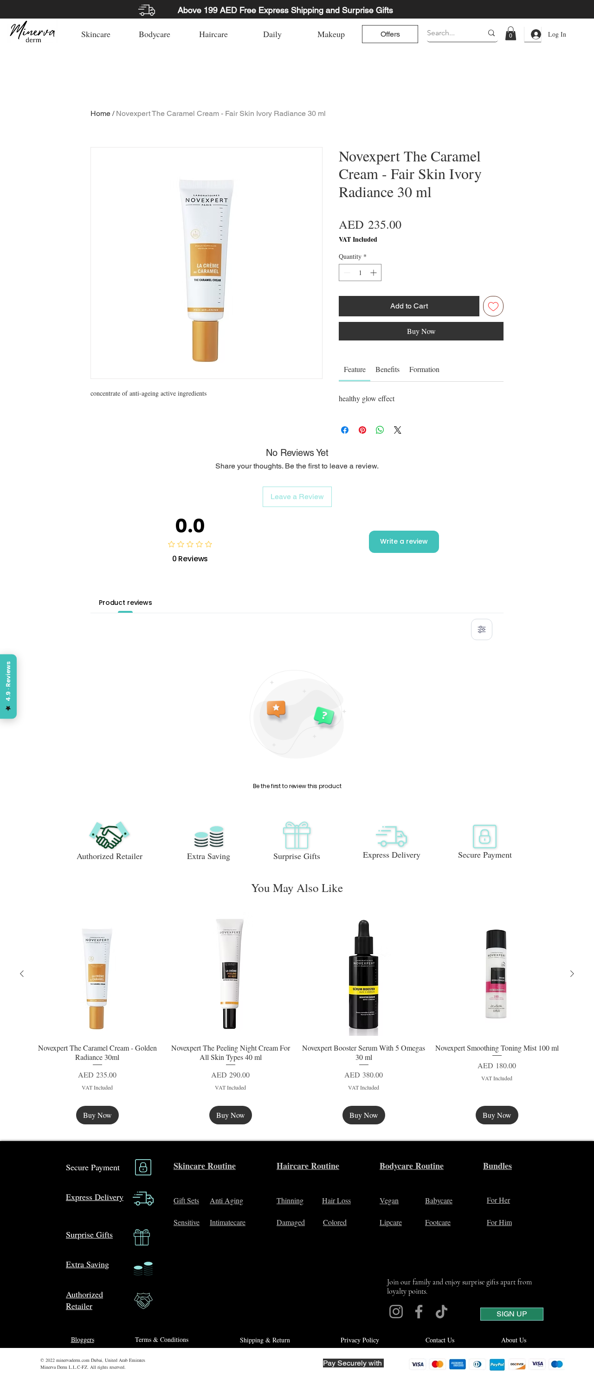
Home (100, 113)
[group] (297, 1018)
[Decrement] (346, 272)
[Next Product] (572, 973)
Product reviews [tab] (125, 602)
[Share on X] (397, 430)
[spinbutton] (360, 272)
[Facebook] (419, 1311)
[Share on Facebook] (344, 430)
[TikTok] (442, 1311)
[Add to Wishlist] (493, 306)
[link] (511, 33)
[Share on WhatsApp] (380, 430)
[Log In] (532, 34)
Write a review (404, 541)
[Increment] (374, 272)
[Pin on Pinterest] (362, 430)
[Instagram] (396, 1311)
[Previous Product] (21, 973)
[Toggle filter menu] (481, 629)
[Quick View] (97, 974)
